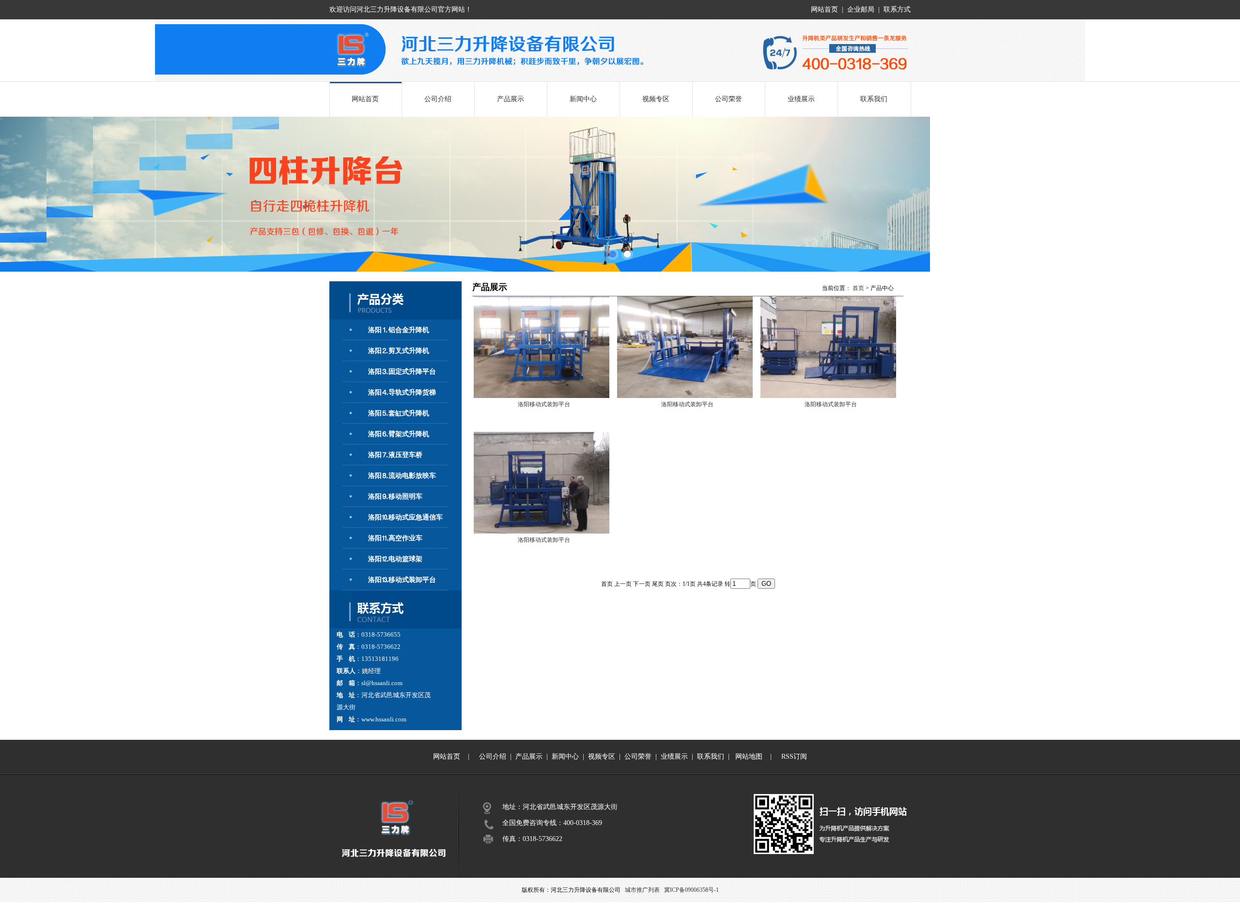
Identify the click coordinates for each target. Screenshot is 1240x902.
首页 (858, 288)
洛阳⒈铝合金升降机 (398, 330)
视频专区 (655, 99)
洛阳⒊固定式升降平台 (402, 371)
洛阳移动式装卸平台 (544, 404)
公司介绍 (437, 99)
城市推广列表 (642, 890)
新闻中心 (583, 99)
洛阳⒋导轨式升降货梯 (402, 392)
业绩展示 (801, 99)
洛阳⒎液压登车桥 (395, 455)
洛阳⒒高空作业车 (395, 538)
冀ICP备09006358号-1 (691, 890)
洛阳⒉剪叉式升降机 (398, 350)
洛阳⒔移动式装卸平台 (402, 579)
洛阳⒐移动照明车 (395, 496)
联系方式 (897, 9)
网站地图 (748, 756)
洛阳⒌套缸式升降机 (398, 413)
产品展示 (510, 99)
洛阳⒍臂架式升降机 (398, 434)
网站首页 (824, 9)
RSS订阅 (794, 756)
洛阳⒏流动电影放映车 (402, 475)
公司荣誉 (728, 99)
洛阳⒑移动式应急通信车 (405, 517)
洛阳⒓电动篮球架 (395, 559)
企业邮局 (860, 9)
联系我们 (873, 99)
